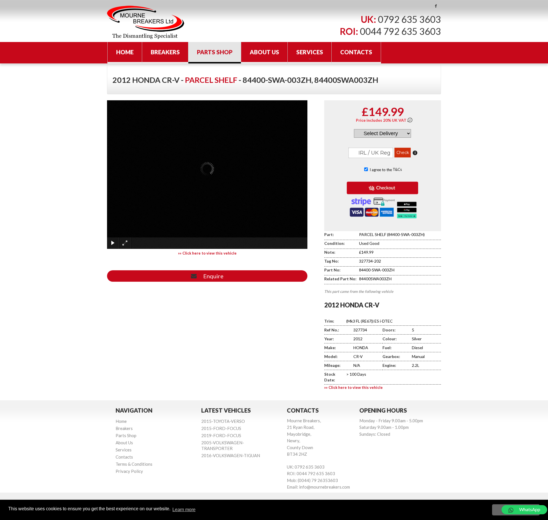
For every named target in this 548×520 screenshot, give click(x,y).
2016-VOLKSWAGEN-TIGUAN (230, 455)
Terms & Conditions (134, 464)
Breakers (165, 52)
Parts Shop (215, 52)
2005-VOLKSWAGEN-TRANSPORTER (222, 445)
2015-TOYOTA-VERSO (223, 421)
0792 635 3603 (409, 19)
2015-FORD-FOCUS (221, 428)
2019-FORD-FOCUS (221, 435)
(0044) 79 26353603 (318, 480)
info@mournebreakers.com (324, 486)
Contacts (356, 52)
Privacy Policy (129, 471)
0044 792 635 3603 (400, 31)
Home (125, 52)
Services (309, 52)
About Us (264, 52)
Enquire (212, 276)
